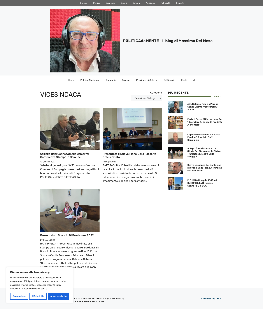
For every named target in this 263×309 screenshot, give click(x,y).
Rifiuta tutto (38, 296)
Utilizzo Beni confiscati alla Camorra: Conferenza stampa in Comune (64, 155)
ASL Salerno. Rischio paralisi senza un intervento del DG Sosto (203, 107)
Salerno (126, 80)
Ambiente (150, 3)
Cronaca (83, 3)
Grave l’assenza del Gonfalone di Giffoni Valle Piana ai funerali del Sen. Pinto (204, 168)
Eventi (124, 3)
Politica (96, 3)
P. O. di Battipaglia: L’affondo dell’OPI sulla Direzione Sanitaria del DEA (202, 183)
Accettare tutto (58, 296)
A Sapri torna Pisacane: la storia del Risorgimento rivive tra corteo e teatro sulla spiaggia (204, 152)
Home (71, 80)
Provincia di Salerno (147, 80)
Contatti (180, 3)
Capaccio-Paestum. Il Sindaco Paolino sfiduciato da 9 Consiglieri (203, 137)
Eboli (184, 80)
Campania (110, 80)
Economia (110, 3)
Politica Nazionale (89, 80)
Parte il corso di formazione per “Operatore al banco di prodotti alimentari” (205, 122)
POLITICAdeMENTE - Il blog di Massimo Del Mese (168, 41)
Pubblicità (165, 3)
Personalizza (19, 296)
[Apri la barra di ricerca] (194, 80)
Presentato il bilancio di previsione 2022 (67, 235)
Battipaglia (169, 80)
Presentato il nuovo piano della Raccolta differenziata (129, 155)
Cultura (136, 3)
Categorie (156, 92)
